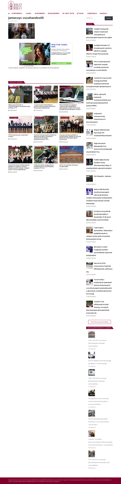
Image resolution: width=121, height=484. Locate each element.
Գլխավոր (12, 87)
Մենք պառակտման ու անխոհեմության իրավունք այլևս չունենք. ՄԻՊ (19, 106)
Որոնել (108, 18)
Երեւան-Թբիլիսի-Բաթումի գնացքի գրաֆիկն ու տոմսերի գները (99, 362)
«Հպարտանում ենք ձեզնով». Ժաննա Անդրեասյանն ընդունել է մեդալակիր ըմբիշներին (45, 106)
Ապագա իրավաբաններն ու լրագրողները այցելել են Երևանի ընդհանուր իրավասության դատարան (70, 137)
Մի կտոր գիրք (68, 13)
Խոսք (28, 13)
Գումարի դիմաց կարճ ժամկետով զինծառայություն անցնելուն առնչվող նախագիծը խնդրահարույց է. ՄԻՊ (45, 137)
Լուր (17, 87)
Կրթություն (16, 13)
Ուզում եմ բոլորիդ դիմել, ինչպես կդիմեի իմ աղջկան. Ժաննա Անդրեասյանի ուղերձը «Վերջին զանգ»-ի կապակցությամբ (19, 167)
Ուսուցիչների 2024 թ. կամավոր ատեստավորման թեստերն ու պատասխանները (98, 401)
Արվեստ (80, 13)
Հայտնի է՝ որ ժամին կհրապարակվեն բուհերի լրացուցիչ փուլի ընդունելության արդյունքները (100, 442)
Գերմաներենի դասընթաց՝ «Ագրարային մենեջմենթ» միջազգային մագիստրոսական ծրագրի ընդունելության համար (70, 107)
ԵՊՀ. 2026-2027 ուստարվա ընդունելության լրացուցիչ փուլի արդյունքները (99, 462)
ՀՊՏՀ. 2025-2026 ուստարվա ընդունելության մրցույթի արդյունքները (97, 381)
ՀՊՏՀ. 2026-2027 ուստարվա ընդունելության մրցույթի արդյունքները (97, 343)
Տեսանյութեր (54, 13)
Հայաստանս (92, 13)
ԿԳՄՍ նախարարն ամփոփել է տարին (18, 135)
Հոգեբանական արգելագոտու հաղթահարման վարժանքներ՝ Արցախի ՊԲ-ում (44, 166)
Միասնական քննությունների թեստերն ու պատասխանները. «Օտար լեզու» (98, 421)
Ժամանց (103, 13)
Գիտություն (40, 13)
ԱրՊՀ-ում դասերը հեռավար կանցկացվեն (68, 165)
